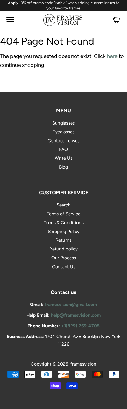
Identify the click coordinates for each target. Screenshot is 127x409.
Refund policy (63, 249)
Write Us (63, 158)
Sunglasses (63, 123)
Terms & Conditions (64, 222)
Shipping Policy (63, 231)
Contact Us (63, 266)
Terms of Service (63, 213)
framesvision (83, 364)
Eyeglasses (63, 132)
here (112, 56)
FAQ (63, 149)
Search (64, 205)
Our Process (63, 258)
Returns (63, 240)
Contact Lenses (63, 140)
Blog (63, 167)
